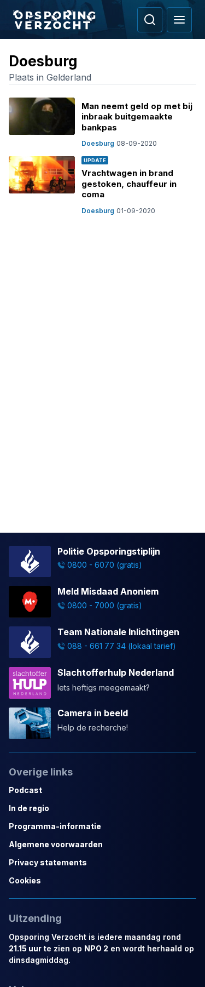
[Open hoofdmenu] (179, 19)
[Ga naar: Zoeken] (149, 19)
